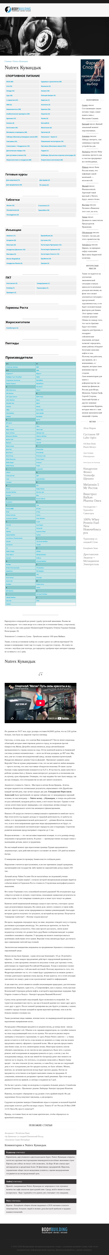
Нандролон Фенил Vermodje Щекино (90, 473)
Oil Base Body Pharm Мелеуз (89, 445)
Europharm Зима (90, 548)
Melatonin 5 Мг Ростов (91, 486)
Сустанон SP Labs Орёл (91, 436)
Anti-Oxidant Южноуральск (89, 454)
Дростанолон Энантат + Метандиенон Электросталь (91, 559)
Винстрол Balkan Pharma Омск (92, 497)
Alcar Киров (89, 428)
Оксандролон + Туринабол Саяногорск (90, 510)
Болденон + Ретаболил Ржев (17, 1133)
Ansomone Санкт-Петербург (17, 1140)
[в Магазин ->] (92, 61)
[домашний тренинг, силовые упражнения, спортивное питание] (19, 8)
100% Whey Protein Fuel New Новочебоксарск (92, 526)
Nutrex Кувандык (20, 61)
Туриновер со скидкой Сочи (90, 540)
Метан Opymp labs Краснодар (91, 462)
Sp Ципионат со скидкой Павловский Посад (24, 1136)
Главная (8, 61)
